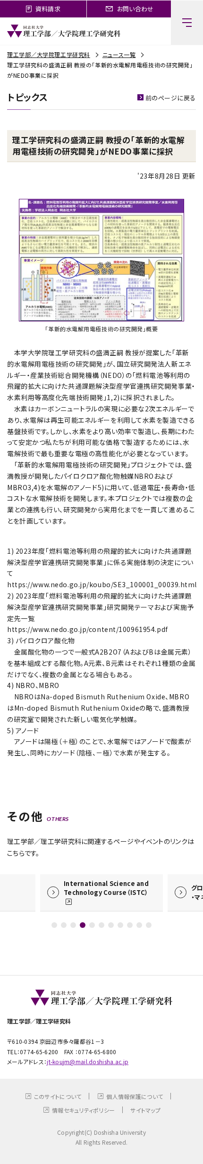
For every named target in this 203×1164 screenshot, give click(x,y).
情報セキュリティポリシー (83, 1110)
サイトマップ (145, 1110)
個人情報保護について (134, 1096)
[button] (54, 925)
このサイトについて (58, 1096)
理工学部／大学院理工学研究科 (48, 54)
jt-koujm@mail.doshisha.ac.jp (87, 1061)
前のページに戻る (170, 97)
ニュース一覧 (118, 54)
